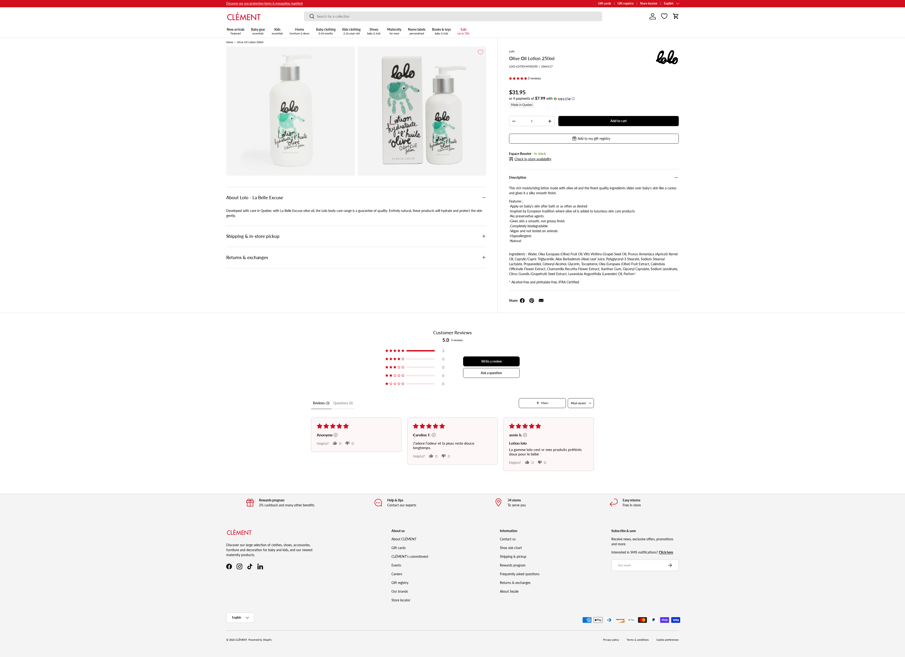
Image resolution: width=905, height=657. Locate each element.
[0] (664, 16)
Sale (463, 31)
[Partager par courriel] (541, 300)
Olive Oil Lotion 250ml (250, 42)
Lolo (511, 51)
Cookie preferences (667, 639)
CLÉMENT (241, 639)
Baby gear (258, 31)
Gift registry (625, 3)
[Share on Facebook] (522, 300)
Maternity (394, 31)
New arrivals (235, 31)
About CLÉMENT (403, 539)
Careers (396, 574)
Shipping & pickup (513, 556)
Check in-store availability (532, 159)
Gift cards (604, 3)
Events (396, 565)
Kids (277, 31)
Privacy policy (611, 639)
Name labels (416, 31)
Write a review (491, 361)
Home (299, 31)
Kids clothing (351, 31)
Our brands (399, 591)
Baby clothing (326, 31)
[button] (676, 16)
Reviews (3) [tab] (321, 403)
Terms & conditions (638, 639)
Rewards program (513, 565)
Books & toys (441, 31)
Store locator (649, 3)
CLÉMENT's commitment (409, 556)
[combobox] (453, 16)
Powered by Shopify (260, 639)
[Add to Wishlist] (480, 52)
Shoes (374, 31)
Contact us (508, 539)
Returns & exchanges (515, 583)
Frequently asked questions (519, 574)
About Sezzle (509, 591)
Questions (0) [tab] (343, 403)
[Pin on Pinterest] (531, 300)
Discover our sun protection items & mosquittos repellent (264, 3)
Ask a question (491, 373)
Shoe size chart (511, 548)
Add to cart (618, 121)
